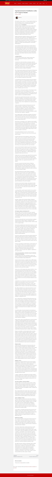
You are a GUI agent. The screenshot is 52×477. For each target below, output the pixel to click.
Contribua (16, 0)
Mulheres (34, 3)
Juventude (30, 3)
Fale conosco (19, 0)
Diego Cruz (20, 17)
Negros (40, 3)
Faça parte (13, 0)
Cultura (43, 3)
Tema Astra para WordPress (30, 475)
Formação (23, 3)
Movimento (26, 3)
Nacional (15, 3)
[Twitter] (45, 0)
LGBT (37, 3)
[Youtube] (46, 0)
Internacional (19, 3)
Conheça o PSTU (10, 0)
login (21, 462)
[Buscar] (46, 3)
